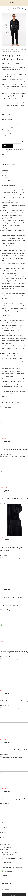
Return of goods (6, 847)
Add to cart (7, 145)
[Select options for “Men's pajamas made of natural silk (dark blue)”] (1, 441)
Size (3, 129)
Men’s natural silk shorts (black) (11, 597)
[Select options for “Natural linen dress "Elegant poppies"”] (1, 791)
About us (4, 827)
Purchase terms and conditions (10, 852)
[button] (1, 693)
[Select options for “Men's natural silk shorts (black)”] (1, 589)
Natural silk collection (20, 49)
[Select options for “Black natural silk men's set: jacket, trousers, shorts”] (1, 540)
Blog (3, 837)
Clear (8, 137)
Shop (7, 49)
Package (4, 135)
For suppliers (5, 835)
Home (3, 49)
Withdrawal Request (7, 854)
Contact (4, 829)
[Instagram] (6, 880)
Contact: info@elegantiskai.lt (14, 2)
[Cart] (25, 9)
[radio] (8, 128)
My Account (5, 832)
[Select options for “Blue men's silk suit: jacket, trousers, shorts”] (1, 490)
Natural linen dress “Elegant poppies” (12, 799)
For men (12, 49)
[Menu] (2, 8)
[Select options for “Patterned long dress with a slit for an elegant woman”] (1, 644)
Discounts (11, 149)
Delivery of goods (7, 844)
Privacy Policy (6, 849)
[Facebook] (7, 154)
